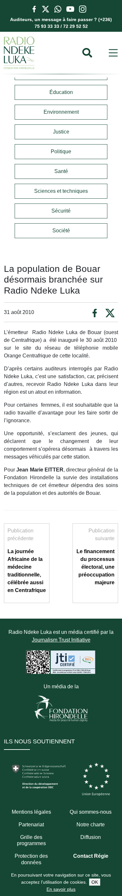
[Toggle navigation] (113, 53)
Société (61, 230)
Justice (61, 131)
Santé (61, 171)
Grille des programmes (31, 840)
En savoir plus (61, 889)
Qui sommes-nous (91, 812)
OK (94, 882)
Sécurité (61, 211)
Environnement (61, 112)
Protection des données (31, 859)
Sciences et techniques (61, 191)
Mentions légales (31, 812)
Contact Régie (90, 856)
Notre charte (90, 824)
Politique (61, 151)
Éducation (61, 92)
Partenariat (31, 824)
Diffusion (90, 837)
